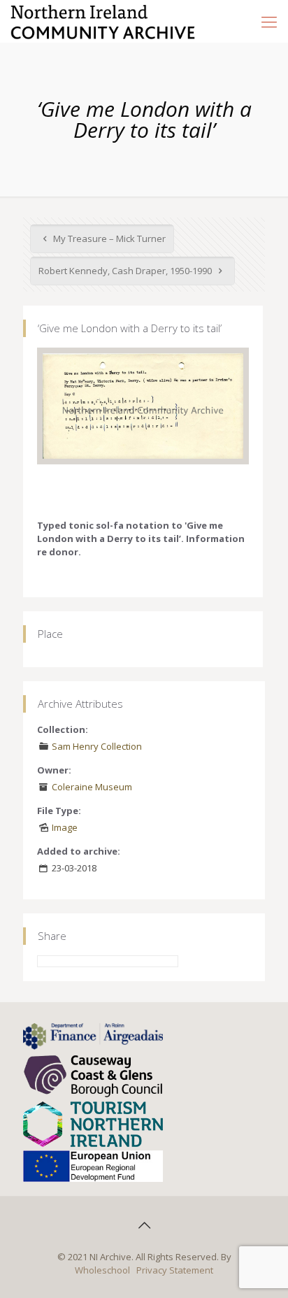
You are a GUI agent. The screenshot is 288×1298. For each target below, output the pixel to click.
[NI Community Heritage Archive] (103, 20)
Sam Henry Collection (97, 746)
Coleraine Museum (92, 786)
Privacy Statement (174, 1270)
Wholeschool (102, 1270)
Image (65, 827)
